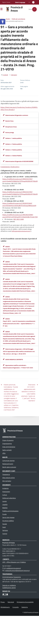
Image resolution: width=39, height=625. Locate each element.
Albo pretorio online (8, 478)
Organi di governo (7, 440)
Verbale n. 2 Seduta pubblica (13, 144)
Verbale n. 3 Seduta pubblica (13, 150)
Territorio (5, 530)
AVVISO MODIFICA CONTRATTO (14, 359)
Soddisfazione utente (9, 587)
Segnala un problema (9, 585)
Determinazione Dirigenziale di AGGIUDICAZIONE (19, 161)
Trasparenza (6, 474)
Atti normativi (6, 481)
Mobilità (4, 508)
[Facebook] (5, 595)
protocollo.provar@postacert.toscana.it (17, 570)
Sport (4, 527)
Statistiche (24, 607)
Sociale (4, 524)
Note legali (11, 602)
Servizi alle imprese (8, 517)
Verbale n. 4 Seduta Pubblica (13, 156)
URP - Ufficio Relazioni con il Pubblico (14, 562)
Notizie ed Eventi (7, 464)
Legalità (4, 504)
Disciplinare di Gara (11, 127)
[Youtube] (7, 595)
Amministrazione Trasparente (11, 577)
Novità (8, 19)
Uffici (3, 453)
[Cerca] (34, 9)
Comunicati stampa (8, 460)
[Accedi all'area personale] (33, 2)
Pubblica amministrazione (10, 511)
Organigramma (7, 443)
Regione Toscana (6, 2)
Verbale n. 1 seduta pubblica (13, 138)
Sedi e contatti (7, 450)
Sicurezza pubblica (8, 521)
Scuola (4, 514)
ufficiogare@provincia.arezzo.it (21, 231)
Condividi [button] (5, 75)
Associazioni (6, 491)
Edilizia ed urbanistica (9, 498)
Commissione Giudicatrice (10, 167)
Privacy (3, 602)
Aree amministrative (8, 447)
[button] (2, 21)
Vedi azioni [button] (14, 75)
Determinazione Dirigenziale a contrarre (16, 115)
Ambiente (5, 488)
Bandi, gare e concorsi (9, 467)
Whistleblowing (5, 607)
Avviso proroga (9, 132)
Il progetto (15, 607)
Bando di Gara (9, 121)
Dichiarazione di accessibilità (25, 602)
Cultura (4, 495)
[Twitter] (3, 595)
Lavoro (4, 501)
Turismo (4, 533)
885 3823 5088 (18, 219)
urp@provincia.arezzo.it (13, 568)
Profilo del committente (18, 19)
